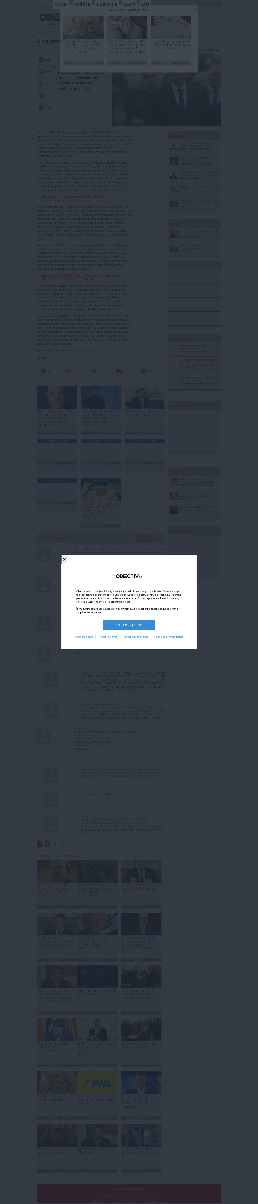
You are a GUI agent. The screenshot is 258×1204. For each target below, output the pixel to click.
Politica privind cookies (135, 636)
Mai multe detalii (84, 636)
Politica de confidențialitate (168, 636)
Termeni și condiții (108, 636)
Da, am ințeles (129, 625)
